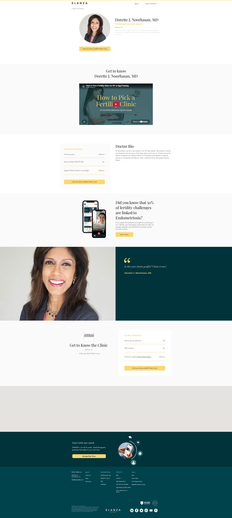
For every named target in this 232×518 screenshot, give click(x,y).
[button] (103, 484)
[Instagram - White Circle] (146, 510)
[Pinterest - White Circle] (156, 510)
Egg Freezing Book (120, 481)
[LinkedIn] (132, 510)
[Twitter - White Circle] (141, 510)
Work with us (88, 481)
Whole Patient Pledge (144, 357)
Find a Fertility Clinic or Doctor (121, 491)
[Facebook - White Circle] (136, 510)
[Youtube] (151, 510)
